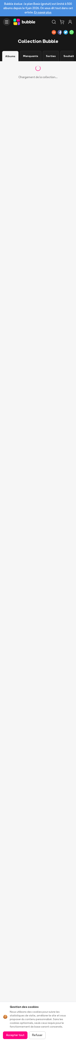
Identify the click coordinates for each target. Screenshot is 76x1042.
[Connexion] (70, 22)
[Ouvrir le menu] (6, 22)
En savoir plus (42, 12)
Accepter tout (15, 1035)
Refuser (37, 1035)
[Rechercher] (54, 22)
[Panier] (62, 22)
